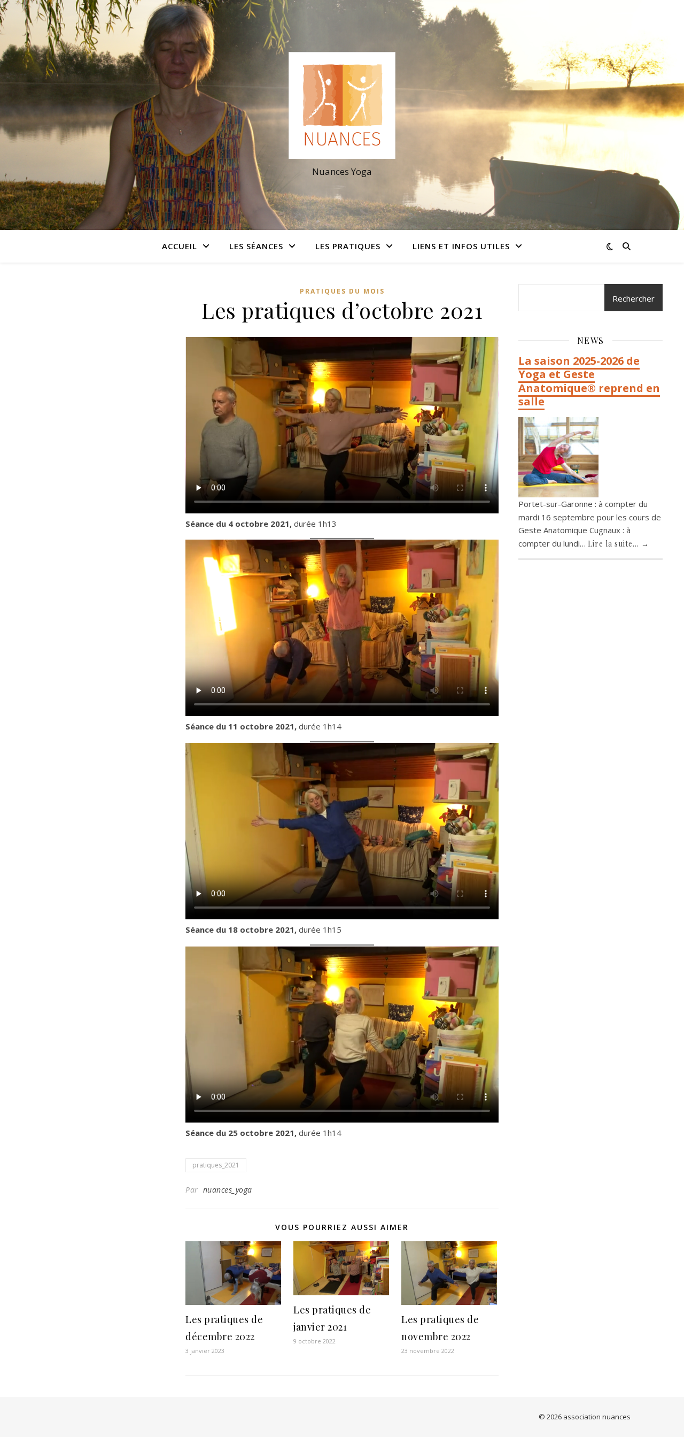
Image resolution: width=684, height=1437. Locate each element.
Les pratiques (347, 246)
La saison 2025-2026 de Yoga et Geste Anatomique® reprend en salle (589, 381)
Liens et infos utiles (461, 246)
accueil (179, 246)
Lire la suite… (618, 544)
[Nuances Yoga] (342, 105)
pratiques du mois (342, 291)
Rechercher (633, 298)
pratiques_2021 (215, 1165)
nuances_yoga (227, 1190)
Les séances (256, 246)
